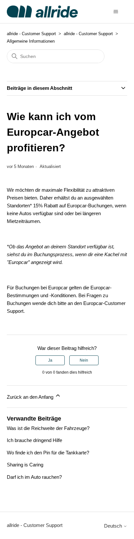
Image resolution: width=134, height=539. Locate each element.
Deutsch (113, 526)
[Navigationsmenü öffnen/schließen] (115, 12)
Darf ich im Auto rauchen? (34, 477)
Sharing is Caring (25, 464)
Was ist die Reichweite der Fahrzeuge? (48, 428)
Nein (84, 360)
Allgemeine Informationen (31, 41)
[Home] (42, 12)
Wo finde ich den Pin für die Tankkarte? (48, 452)
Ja (50, 360)
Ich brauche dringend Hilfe (34, 440)
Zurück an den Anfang (31, 397)
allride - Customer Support (31, 33)
